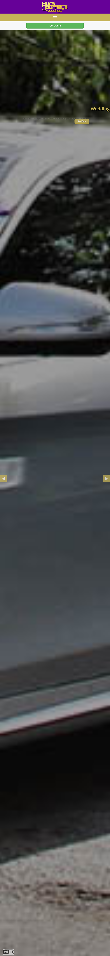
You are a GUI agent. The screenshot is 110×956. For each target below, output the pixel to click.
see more (55, 121)
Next (106, 478)
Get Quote (55, 25)
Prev (3, 478)
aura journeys (55, 7)
